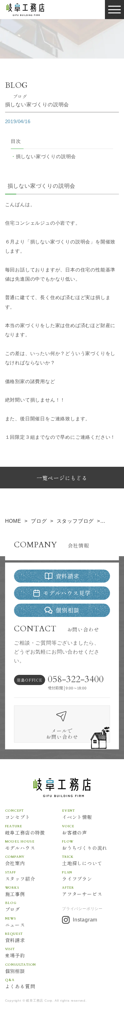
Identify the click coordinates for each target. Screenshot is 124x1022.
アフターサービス (82, 891)
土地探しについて (82, 860)
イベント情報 (77, 813)
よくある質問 (20, 983)
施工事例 (15, 891)
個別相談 (20, 967)
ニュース (15, 921)
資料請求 (15, 937)
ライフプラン (77, 875)
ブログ (12, 906)
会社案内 (15, 860)
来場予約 (15, 952)
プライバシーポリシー (82, 908)
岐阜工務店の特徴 (25, 829)
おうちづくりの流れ (84, 844)
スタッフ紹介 (20, 875)
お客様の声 (74, 829)
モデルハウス (20, 844)
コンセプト (17, 813)
